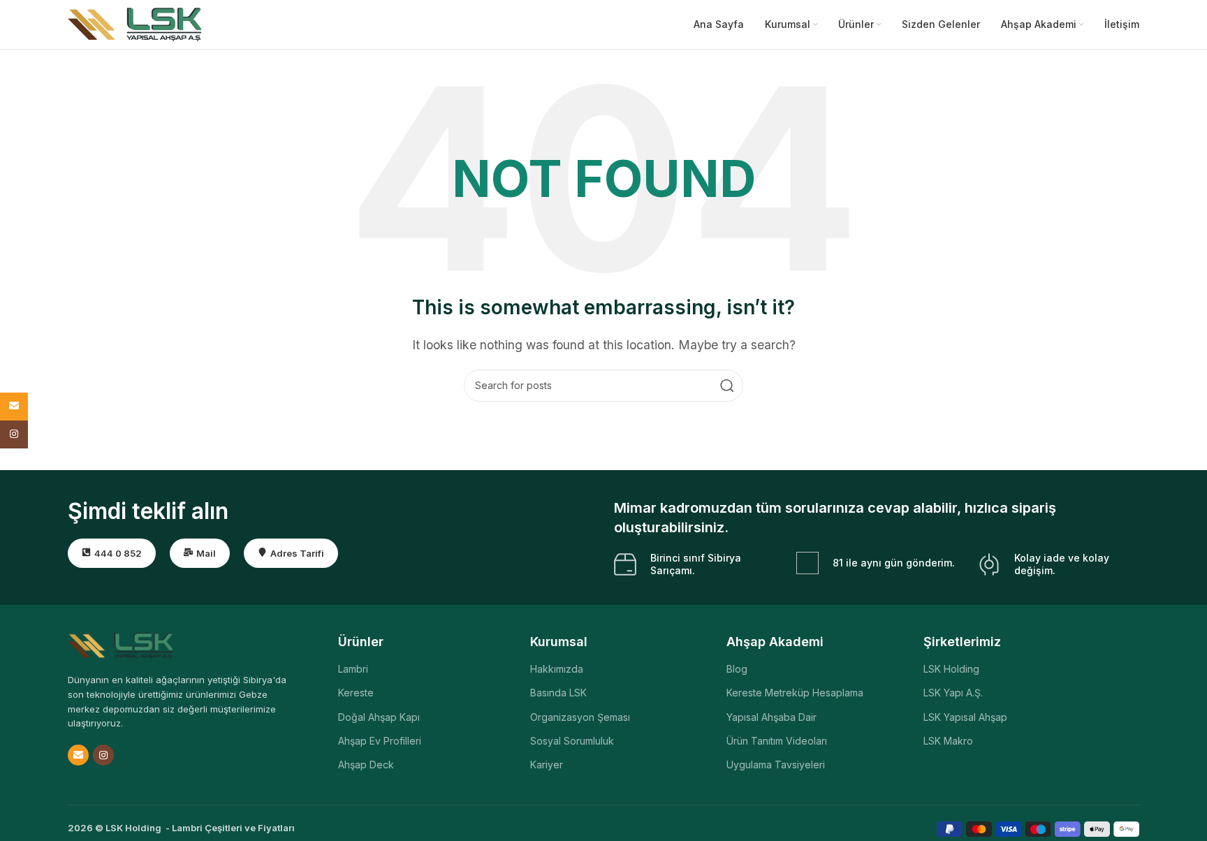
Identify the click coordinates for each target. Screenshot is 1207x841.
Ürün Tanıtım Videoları (776, 741)
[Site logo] (134, 23)
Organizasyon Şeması (580, 717)
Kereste (356, 693)
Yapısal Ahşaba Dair (771, 717)
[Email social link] (78, 755)
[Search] (727, 386)
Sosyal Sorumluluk (572, 741)
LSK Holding (951, 669)
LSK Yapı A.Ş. (953, 693)
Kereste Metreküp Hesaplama (794, 693)
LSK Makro (948, 741)
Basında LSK (558, 693)
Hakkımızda (556, 669)
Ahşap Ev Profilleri (379, 741)
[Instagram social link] (103, 755)
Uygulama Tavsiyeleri (775, 764)
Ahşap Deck (366, 764)
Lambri (353, 669)
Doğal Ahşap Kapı (379, 717)
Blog (736, 669)
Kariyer (546, 764)
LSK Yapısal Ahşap (965, 717)
